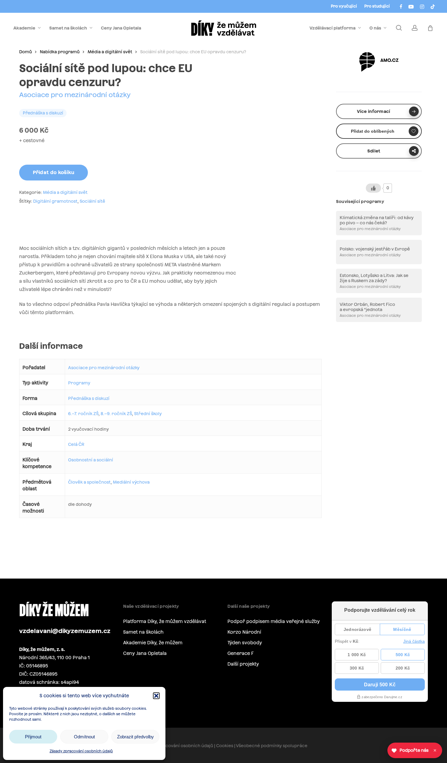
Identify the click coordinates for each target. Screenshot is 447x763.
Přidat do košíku (53, 172)
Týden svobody (244, 642)
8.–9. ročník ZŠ (116, 413)
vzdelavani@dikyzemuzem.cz (64, 631)
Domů (25, 51)
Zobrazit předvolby (135, 736)
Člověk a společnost (89, 482)
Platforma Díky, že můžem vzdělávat (164, 621)
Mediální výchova (131, 482)
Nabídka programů (60, 51)
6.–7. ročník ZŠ (83, 413)
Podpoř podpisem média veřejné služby (273, 621)
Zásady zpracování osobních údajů (81, 751)
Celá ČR (76, 444)
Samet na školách (143, 632)
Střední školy (148, 413)
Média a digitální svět (110, 51)
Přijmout (33, 736)
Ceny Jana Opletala (145, 653)
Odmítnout (84, 736)
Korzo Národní (244, 632)
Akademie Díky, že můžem (152, 642)
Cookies (224, 745)
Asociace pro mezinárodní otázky (75, 95)
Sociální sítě (92, 201)
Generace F (240, 653)
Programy (79, 382)
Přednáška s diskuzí (88, 398)
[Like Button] (373, 188)
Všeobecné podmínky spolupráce (271, 745)
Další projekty (243, 664)
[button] (156, 696)
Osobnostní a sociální (90, 459)
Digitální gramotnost (55, 201)
